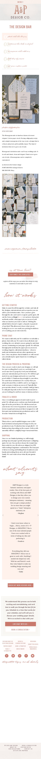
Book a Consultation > (20, 629)
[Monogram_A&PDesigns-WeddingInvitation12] (8, 230)
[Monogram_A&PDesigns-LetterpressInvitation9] (8, 192)
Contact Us (28, 749)
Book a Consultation (20, 642)
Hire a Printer (20, 646)
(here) (20, 317)
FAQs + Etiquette (7, 650)
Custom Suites (26, 747)
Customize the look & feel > (20, 274)
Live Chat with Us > (20, 624)
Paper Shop (8, 646)
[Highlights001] (8, 180)
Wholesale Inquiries (33, 648)
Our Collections (14, 749)
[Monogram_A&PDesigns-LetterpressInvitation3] (20, 205)
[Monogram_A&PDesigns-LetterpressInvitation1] (8, 205)
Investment (20, 649)
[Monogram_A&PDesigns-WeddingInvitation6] (32, 205)
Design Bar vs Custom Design (7, 642)
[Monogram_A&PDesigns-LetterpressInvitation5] (20, 180)
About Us (13, 747)
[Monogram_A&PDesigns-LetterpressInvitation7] (32, 180)
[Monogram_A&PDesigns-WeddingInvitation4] (32, 192)
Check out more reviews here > (20, 585)
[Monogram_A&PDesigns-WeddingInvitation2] (20, 192)
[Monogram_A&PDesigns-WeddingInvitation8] (8, 218)
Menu (20, 2)
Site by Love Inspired (20, 750)
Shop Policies (33, 644)
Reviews (33, 641)
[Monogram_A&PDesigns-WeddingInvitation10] (20, 218)
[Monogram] (20, 99)
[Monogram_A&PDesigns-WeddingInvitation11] (32, 218)
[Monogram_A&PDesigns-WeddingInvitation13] (20, 230)
